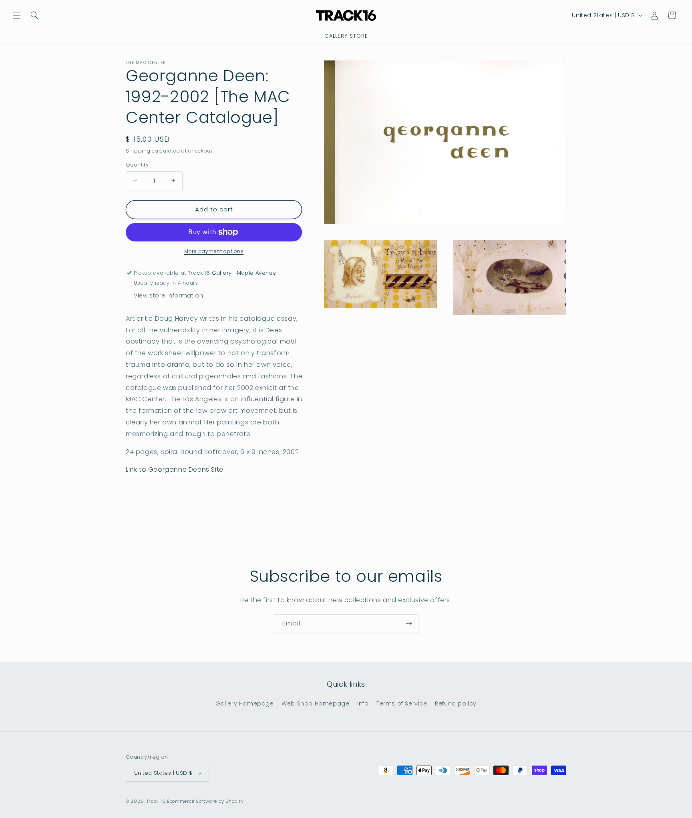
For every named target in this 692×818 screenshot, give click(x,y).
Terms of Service (401, 703)
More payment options (213, 251)
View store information (168, 295)
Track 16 (156, 801)
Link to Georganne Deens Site (174, 469)
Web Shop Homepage (315, 703)
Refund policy (456, 703)
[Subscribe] (409, 623)
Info (362, 703)
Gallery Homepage (244, 703)
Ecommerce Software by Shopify (205, 801)
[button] (17, 15)
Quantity (137, 165)
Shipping (138, 150)
